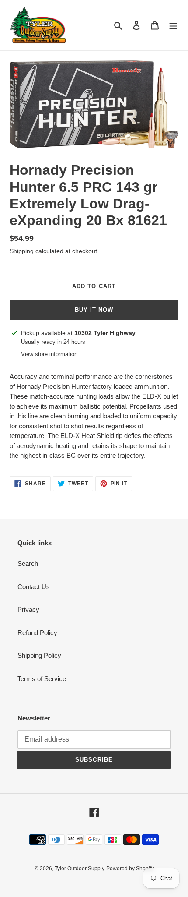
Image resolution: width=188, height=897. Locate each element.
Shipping (22, 250)
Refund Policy (37, 632)
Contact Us (33, 586)
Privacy (28, 609)
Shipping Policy (39, 655)
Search (27, 563)
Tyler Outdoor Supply (79, 868)
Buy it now (94, 310)
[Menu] (173, 25)
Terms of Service (41, 678)
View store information (49, 354)
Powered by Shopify (130, 868)
